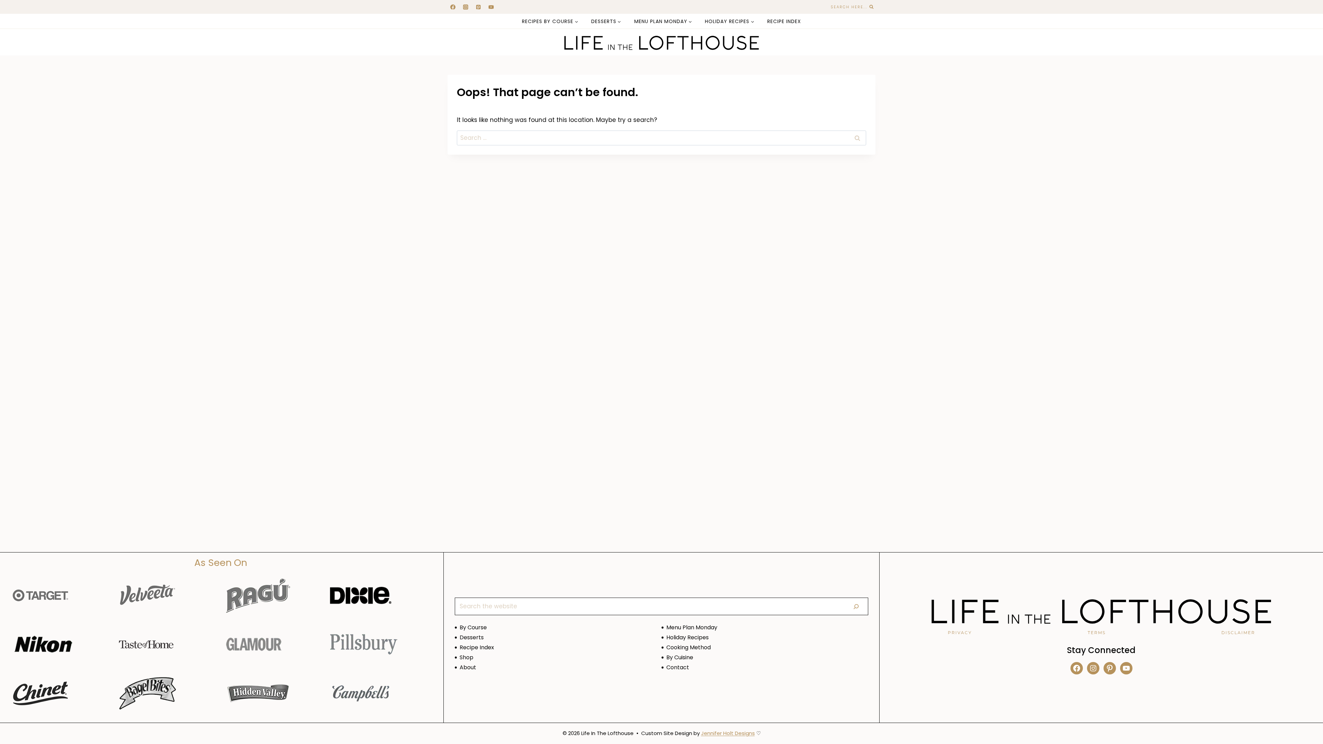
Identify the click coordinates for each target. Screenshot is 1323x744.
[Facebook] (453, 7)
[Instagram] (465, 7)
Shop (466, 657)
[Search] (856, 606)
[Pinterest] (478, 7)
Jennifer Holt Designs (728, 733)
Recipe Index (784, 21)
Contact (677, 667)
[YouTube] (491, 7)
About (468, 667)
